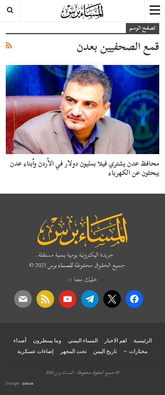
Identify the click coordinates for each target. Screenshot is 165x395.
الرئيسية (143, 340)
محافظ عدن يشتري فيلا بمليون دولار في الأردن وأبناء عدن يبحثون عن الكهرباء (84, 168)
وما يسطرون (47, 340)
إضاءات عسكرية (35, 351)
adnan (27, 383)
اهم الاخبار (115, 340)
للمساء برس (60, 265)
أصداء (19, 340)
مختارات (138, 351)
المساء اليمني (83, 340)
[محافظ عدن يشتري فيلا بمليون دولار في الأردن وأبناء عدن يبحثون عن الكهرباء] (82, 109)
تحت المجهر (73, 351)
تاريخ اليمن (105, 351)
